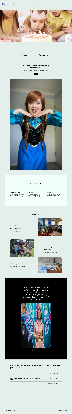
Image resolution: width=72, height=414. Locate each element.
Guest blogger (56, 383)
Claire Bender (56, 373)
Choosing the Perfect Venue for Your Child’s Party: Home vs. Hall (28, 374)
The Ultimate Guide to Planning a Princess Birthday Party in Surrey (26, 379)
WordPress (65, 410)
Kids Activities (54, 384)
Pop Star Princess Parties (14, 4)
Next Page (59, 390)
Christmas (49, 384)
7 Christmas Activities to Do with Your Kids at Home (24, 384)
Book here (36, 74)
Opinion (55, 374)
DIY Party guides (50, 374)
